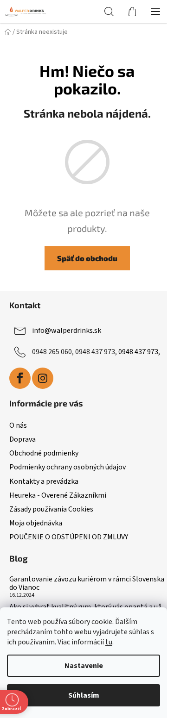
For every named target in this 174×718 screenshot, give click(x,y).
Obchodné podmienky (43, 453)
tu (108, 642)
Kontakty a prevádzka (43, 481)
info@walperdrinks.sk (66, 330)
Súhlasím (83, 695)
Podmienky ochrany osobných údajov (67, 467)
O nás (18, 425)
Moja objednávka (35, 523)
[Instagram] (42, 378)
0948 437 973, (139, 352)
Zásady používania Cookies (51, 509)
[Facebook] (20, 378)
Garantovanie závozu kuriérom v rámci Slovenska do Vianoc (86, 583)
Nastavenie (83, 666)
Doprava (22, 439)
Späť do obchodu (87, 258)
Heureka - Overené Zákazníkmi (57, 495)
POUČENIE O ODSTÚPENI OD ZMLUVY (68, 537)
